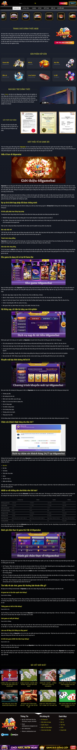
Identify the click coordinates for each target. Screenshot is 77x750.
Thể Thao (46, 8)
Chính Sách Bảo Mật (46, 730)
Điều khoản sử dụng (46, 722)
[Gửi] (35, 3)
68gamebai (23, 147)
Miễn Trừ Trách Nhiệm (46, 727)
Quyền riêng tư (44, 724)
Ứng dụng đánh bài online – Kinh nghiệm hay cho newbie (67, 705)
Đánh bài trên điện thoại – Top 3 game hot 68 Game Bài (48, 704)
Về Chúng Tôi (44, 719)
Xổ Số (39, 8)
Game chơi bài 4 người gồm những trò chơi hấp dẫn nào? (28, 684)
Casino (34, 8)
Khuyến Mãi (60, 8)
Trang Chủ (16, 8)
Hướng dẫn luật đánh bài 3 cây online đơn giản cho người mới (9, 684)
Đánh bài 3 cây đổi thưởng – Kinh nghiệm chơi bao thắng (67, 684)
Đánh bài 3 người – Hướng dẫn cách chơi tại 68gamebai (48, 684)
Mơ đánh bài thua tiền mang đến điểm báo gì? (9, 704)
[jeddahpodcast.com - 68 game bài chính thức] (8, 3)
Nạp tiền (5, 465)
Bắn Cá (53, 8)
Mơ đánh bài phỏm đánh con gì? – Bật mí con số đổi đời (29, 705)
